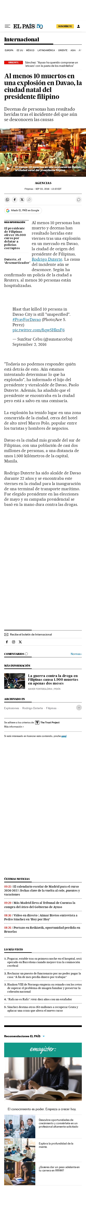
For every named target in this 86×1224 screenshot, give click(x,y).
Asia (73, 50)
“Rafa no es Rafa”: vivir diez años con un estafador (39, 999)
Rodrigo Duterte (47, 259)
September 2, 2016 (30, 344)
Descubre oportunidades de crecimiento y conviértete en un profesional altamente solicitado (58, 1123)
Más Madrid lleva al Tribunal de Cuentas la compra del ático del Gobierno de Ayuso (39, 905)
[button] (43, 152)
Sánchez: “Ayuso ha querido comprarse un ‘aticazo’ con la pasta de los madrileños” (51, 64)
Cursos (43, 1050)
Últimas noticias (17, 878)
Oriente (62, 50)
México (30, 50)
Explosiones (11, 708)
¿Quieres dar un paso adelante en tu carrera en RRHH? (59, 1168)
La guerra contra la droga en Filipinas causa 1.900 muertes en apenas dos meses (53, 680)
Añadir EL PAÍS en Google (25, 210)
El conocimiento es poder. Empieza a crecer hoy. (42, 1109)
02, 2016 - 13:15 (48, 189)
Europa (9, 50)
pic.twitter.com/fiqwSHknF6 (39, 329)
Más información (13, 726)
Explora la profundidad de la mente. (56, 1145)
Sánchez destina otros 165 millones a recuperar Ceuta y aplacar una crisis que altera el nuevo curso (42, 1008)
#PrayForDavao (27, 319)
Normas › (76, 654)
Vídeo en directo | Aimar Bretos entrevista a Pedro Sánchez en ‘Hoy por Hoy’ (40, 917)
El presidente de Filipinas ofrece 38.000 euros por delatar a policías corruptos (15, 238)
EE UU (20, 50)
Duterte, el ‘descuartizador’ (16, 261)
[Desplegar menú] (7, 26)
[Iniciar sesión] (78, 26)
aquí (63, 736)
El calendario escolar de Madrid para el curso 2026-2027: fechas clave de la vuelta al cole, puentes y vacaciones (42, 890)
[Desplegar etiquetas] (79, 707)
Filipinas (51, 708)
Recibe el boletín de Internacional (31, 634)
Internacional (21, 40)
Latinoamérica (46, 50)
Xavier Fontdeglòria (40, 689)
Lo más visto (13, 949)
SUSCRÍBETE (65, 26)
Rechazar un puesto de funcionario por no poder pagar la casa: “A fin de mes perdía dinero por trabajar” (44, 975)
